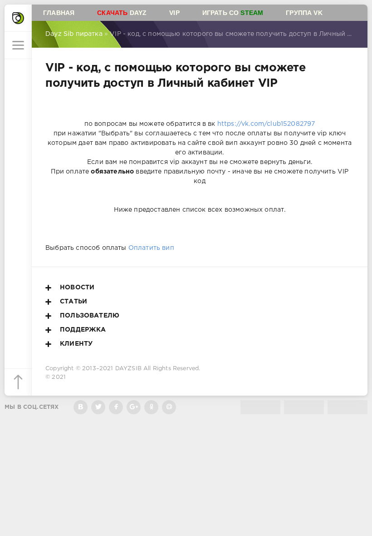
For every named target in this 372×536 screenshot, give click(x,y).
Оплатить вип (151, 248)
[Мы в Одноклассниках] (151, 407)
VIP (174, 12)
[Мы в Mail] (169, 407)
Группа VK (304, 12)
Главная (58, 12)
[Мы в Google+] (134, 407)
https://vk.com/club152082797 (266, 124)
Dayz (122, 12)
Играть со (233, 12)
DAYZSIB (128, 368)
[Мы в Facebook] (116, 407)
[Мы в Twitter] (98, 407)
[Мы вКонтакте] (80, 407)
